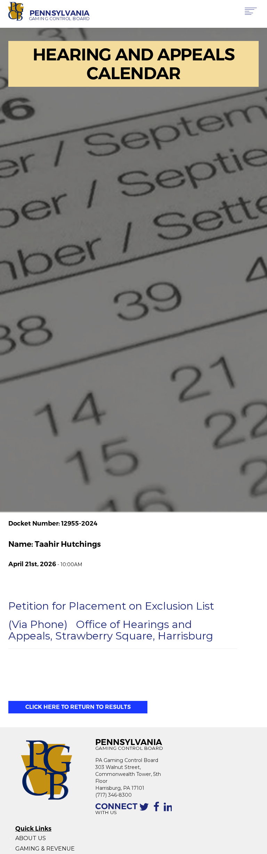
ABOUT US (30, 838)
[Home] (16, 11)
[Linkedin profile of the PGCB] (170, 810)
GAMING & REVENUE (45, 848)
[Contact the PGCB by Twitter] (145, 810)
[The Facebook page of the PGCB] (157, 810)
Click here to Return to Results (78, 707)
